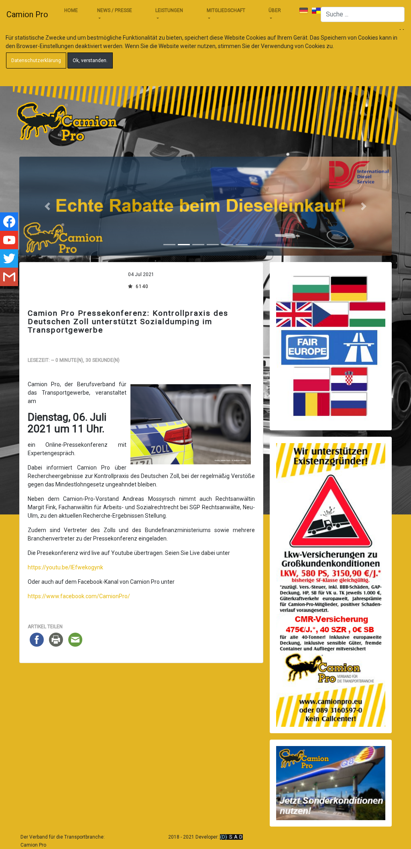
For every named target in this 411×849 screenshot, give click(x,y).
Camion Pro (27, 14)
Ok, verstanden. (90, 60)
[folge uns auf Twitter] (9, 258)
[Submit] (303, 10)
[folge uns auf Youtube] (9, 240)
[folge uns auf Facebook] (9, 221)
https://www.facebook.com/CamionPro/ (79, 596)
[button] (47, 206)
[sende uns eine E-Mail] (9, 277)
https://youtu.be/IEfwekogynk (65, 567)
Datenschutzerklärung (36, 60)
